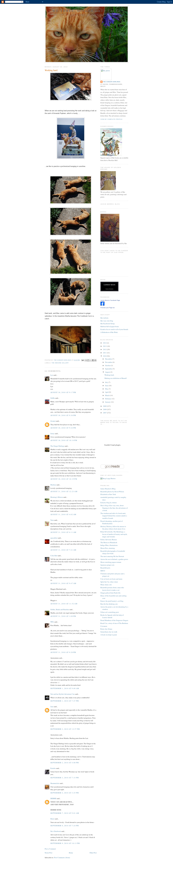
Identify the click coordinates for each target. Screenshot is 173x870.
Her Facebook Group (107, 323)
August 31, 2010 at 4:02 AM (63, 514)
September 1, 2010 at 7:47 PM (64, 701)
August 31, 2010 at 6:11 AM (63, 532)
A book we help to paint (108, 635)
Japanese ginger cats (107, 565)
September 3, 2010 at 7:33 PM (64, 777)
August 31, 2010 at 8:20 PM (63, 652)
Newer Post (48, 853)
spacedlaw (53, 538)
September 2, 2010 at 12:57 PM (65, 729)
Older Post (93, 853)
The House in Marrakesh (108, 542)
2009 (105, 406)
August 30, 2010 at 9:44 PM (63, 428)
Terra (52, 520)
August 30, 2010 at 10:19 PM (63, 479)
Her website (104, 318)
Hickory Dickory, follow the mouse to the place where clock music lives (113, 527)
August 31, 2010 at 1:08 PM (63, 616)
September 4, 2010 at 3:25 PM (64, 793)
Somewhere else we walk (108, 632)
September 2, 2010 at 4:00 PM (64, 762)
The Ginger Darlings (57, 446)
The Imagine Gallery (60, 363)
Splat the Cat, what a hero (109, 582)
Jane (51, 706)
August (107, 372)
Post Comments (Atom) (62, 857)
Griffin (52, 398)
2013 (105, 346)
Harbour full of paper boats (109, 326)
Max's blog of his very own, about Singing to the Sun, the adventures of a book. (114, 507)
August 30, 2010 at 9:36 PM (63, 415)
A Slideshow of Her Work (109, 332)
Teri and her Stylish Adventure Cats (62, 694)
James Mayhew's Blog (108, 489)
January (108, 402)
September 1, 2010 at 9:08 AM (64, 688)
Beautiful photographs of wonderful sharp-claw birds (112, 552)
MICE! (102, 571)
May (107, 389)
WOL (52, 622)
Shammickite (54, 783)
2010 (105, 356)
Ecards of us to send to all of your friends (114, 329)
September (109, 369)
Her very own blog (106, 321)
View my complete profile (111, 119)
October (108, 365)
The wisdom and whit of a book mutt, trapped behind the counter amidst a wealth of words (113, 515)
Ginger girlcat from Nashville (110, 593)
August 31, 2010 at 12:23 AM (63, 491)
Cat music (103, 626)
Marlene (53, 485)
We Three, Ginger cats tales (86, 10)
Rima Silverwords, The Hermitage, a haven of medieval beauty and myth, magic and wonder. (113, 534)
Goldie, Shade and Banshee (59, 609)
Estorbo (53, 768)
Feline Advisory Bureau (108, 539)
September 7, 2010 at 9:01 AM (64, 813)
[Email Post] (82, 360)
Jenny (52, 433)
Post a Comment (50, 849)
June (107, 385)
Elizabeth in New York (108, 494)
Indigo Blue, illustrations (109, 545)
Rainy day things (106, 629)
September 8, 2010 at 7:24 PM (64, 825)
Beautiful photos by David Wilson (112, 491)
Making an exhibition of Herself (115, 378)
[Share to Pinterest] (95, 360)
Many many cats (106, 584)
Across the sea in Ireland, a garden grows (114, 559)
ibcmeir (53, 421)
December (108, 359)
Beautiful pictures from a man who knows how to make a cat (112, 588)
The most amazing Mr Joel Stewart (112, 556)
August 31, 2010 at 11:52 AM (63, 604)
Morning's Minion (56, 497)
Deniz (52, 819)
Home (71, 853)
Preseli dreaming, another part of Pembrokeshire (111, 522)
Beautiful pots (105, 568)
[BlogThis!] (88, 360)
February (108, 399)
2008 (105, 409)
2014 (105, 343)
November (109, 362)
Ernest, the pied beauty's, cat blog (111, 601)
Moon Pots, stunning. (107, 548)
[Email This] (85, 360)
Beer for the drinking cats (109, 604)
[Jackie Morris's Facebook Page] (102, 305)
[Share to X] (90, 360)
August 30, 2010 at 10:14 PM (63, 440)
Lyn (51, 375)
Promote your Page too (107, 307)
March (107, 395)
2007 (105, 413)
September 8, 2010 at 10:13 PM (65, 843)
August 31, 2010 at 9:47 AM (63, 583)
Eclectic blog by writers (108, 502)
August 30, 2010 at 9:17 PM (63, 392)
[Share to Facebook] (93, 360)
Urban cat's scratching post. (109, 612)
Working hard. (109, 375)
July (106, 382)
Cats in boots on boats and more (111, 579)
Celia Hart (53, 555)
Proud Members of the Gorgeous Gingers (114, 620)
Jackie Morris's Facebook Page (110, 300)
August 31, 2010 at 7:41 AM (63, 550)
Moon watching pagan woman (110, 562)
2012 (105, 349)
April (107, 392)
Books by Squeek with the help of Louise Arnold (112, 616)
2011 (105, 353)
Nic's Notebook (55, 831)
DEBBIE (53, 798)
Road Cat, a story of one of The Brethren (114, 623)
